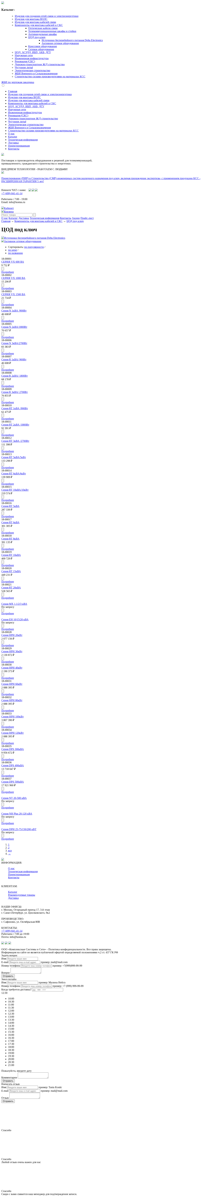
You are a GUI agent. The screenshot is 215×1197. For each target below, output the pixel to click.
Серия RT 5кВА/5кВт (13, 457)
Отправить (8, 976)
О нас (11, 133)
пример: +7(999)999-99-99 (67, 965)
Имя (3, 958)
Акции (76, 218)
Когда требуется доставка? (16, 989)
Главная (12, 91)
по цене (12, 250)
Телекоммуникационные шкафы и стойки (52, 31)
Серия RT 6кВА (10, 522)
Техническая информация (23, 139)
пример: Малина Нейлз (52, 982)
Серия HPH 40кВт (11, 667)
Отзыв (5, 1097)
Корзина (9, 211)
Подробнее (7, 272)
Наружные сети (24, 55)
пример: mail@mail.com (54, 962)
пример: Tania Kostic (50, 1087)
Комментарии (9, 1077)
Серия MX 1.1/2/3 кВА (14, 603)
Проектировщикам (19, 145)
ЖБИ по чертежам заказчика (17, 82)
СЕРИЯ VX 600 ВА (12, 261)
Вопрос (5, 972)
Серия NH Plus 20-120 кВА (16, 813)
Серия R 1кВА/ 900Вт (13, 359)
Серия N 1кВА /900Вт (14, 310)
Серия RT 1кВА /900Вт (14, 408)
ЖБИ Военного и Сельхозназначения (36, 73)
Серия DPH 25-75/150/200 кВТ (18, 829)
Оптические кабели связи (43, 28)
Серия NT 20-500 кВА (14, 798)
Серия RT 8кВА (10, 538)
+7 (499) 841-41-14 (11, 193)
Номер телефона (10, 965)
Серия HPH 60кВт (11, 684)
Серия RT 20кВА (11, 587)
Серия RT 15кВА (11, 571)
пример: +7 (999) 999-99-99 (68, 986)
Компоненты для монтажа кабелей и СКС (39, 25)
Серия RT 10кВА (11, 555)
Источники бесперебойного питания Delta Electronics (72, 40)
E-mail (4, 962)
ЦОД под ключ (36, 37)
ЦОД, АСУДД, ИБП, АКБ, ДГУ (33, 52)
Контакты (13, 148)
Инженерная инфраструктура (32, 58)
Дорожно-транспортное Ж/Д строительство (40, 64)
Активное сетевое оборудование (60, 43)
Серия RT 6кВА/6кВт (13, 473)
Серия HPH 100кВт (12, 716)
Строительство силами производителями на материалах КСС (50, 76)
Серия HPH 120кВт (12, 732)
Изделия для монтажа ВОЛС (31, 19)
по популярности (34, 247)
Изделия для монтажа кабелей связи (35, 22)
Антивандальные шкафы (42, 34)
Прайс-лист (87, 218)
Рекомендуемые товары (21, 895)
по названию (15, 253)
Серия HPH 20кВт (11, 635)
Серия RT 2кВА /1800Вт (15, 424)
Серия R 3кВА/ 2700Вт (14, 392)
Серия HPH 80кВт (11, 700)
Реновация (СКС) (25, 61)
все (10, 850)
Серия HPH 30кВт (11, 651)
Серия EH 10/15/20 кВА (15, 619)
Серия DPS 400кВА (12, 765)
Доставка (13, 142)
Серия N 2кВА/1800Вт (14, 326)
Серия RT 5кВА (10, 506)
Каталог (12, 136)
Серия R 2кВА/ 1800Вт (14, 375)
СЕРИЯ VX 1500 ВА (13, 294)
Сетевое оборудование (41, 49)
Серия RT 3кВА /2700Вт (15, 441)
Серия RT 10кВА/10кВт (15, 489)
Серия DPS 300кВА (12, 749)
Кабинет (9, 208)
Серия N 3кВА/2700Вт (14, 343)
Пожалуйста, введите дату (16, 1070)
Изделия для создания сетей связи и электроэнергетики (46, 16)
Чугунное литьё (24, 67)
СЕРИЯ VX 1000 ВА (13, 278)
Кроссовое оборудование (42, 46)
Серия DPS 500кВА (12, 781)
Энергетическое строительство (32, 70)
